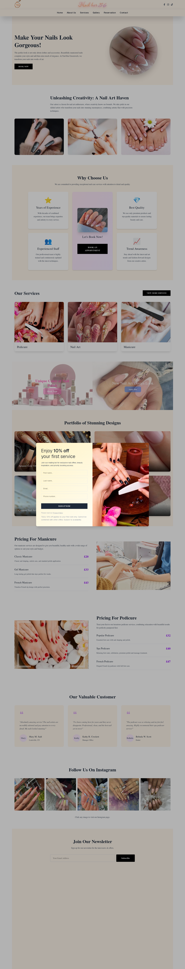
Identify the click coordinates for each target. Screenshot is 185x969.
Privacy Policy (58, 513)
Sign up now (64, 506)
